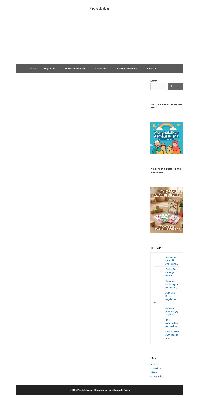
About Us (154, 364)
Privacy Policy (157, 376)
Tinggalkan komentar (31, 195)
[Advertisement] (99, 40)
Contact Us (155, 368)
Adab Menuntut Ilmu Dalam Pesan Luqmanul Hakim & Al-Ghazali (42, 107)
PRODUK (152, 68)
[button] (58, 68)
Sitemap (154, 372)
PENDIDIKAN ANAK (75, 68)
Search (153, 81)
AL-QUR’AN (49, 68)
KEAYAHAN (101, 68)
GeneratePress (121, 390)
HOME (33, 68)
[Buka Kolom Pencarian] (167, 68)
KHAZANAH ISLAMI (127, 68)
